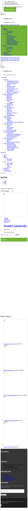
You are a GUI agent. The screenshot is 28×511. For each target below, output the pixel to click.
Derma (8, 85)
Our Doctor (9, 31)
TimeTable (9, 32)
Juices (8, 126)
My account (10, 48)
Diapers (9, 101)
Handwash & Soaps (11, 144)
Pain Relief (9, 118)
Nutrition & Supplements (13, 41)
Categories (4, 77)
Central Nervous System (13, 82)
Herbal (8, 119)
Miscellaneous (10, 90)
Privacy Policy (7, 476)
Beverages (9, 124)
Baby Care (9, 98)
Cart (8, 49)
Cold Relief (9, 120)
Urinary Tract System (12, 93)
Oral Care (9, 111)
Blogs (5, 156)
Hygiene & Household (12, 44)
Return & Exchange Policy (10, 478)
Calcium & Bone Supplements (14, 134)
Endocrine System (11, 86)
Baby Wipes (10, 103)
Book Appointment (10, 9)
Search (17, 234)
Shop (5, 45)
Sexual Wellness (11, 115)
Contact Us (6, 53)
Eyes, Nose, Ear (10, 87)
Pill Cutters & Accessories (13, 142)
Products (6, 33)
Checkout (9, 51)
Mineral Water (10, 127)
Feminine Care (10, 107)
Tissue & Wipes (11, 148)
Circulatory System (11, 83)
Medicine (9, 35)
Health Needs (10, 39)
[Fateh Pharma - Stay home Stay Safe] (10, 24)
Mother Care (10, 105)
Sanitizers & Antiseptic (12, 147)
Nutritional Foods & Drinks (13, 135)
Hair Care (9, 108)
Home (5, 28)
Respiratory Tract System (13, 91)
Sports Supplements (12, 136)
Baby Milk (9, 95)
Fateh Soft (10, 501)
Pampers (12, 102)
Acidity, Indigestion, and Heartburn (15, 122)
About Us (6, 52)
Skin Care (9, 114)
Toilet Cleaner (10, 150)
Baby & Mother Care (12, 36)
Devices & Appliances (12, 43)
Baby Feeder (10, 99)
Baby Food (9, 97)
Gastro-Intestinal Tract (12, 89)
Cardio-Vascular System (12, 81)
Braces (8, 140)
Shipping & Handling (8, 480)
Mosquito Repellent (11, 146)
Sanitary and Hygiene (12, 112)
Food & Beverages (11, 40)
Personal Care (10, 37)
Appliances (9, 139)
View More (3, 152)
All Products (10, 47)
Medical (5, 29)
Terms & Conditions (8, 477)
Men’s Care (9, 110)
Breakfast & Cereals (12, 130)
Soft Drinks (9, 128)
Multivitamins (10, 132)
